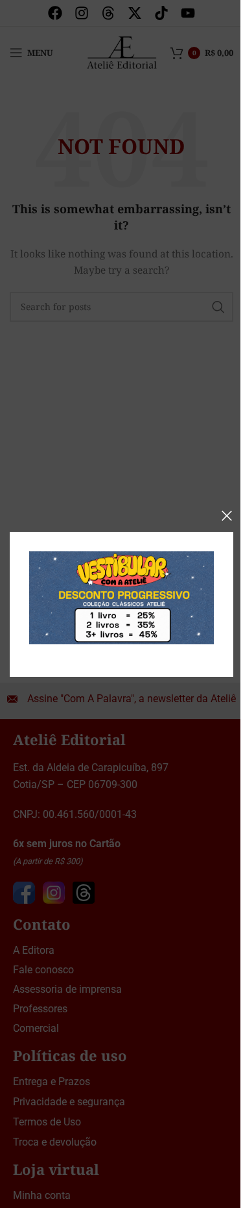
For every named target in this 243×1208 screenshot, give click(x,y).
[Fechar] (227, 515)
